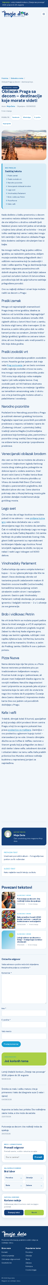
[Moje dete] (15, 13)
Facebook (15, 117)
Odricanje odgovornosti (11, 1259)
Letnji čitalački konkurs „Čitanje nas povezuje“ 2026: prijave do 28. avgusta (23, 1073)
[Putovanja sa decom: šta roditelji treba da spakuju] (8, 900)
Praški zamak (13, 176)
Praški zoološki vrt (14, 179)
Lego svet (11, 190)
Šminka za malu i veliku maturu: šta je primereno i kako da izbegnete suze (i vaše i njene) (23, 1092)
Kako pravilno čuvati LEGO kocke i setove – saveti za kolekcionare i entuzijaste (29, 919)
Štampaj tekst (14, 1212)
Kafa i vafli (11, 204)
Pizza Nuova (12, 201)
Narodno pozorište (15, 183)
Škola (8, 1185)
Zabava (29, 1185)
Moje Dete (11, 106)
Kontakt (5, 1252)
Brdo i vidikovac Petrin (16, 197)
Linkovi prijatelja (8, 1256)
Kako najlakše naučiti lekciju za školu (20, 872)
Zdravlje (29, 1178)
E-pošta (37, 117)
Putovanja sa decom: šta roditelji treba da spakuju (28, 899)
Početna (5, 78)
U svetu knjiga (31, 1270)
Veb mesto (6, 1031)
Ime (4, 1008)
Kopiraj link (7, 124)
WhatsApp (27, 117)
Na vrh (34, 1212)
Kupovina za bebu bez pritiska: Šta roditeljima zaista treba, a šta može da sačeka (23, 1111)
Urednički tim (7, 1263)
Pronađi (38, 1157)
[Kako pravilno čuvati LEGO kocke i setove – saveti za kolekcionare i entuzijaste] (8, 919)
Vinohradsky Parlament (17, 193)
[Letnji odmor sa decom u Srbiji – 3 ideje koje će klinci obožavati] (8, 940)
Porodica (9, 1178)
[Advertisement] (24, 46)
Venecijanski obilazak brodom (19, 186)
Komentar (7, 973)
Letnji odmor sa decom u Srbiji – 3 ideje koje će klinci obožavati (29, 939)
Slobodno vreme (17, 78)
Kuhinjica (29, 1266)
